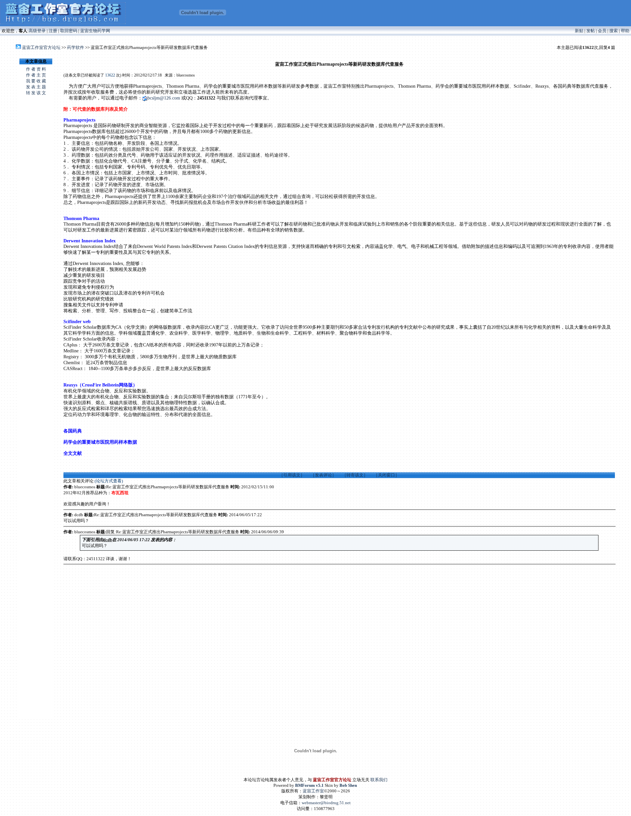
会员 (602, 30)
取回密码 (68, 30)
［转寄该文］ (355, 475)
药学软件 (75, 47)
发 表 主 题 (36, 86)
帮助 (625, 30)
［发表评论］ (323, 475)
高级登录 (37, 30)
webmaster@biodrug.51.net (326, 802)
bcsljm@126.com (164, 98)
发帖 (590, 30)
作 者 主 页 (36, 75)
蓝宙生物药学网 (95, 30)
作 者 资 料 (36, 69)
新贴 (579, 30)
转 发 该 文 (36, 92)
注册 (53, 30)
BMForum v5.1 (309, 785)
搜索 (613, 30)
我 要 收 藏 (36, 80)
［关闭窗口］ (386, 475)
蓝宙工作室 (313, 790)
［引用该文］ (292, 475)
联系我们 (378, 779)
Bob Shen (348, 785)
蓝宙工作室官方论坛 (41, 47)
